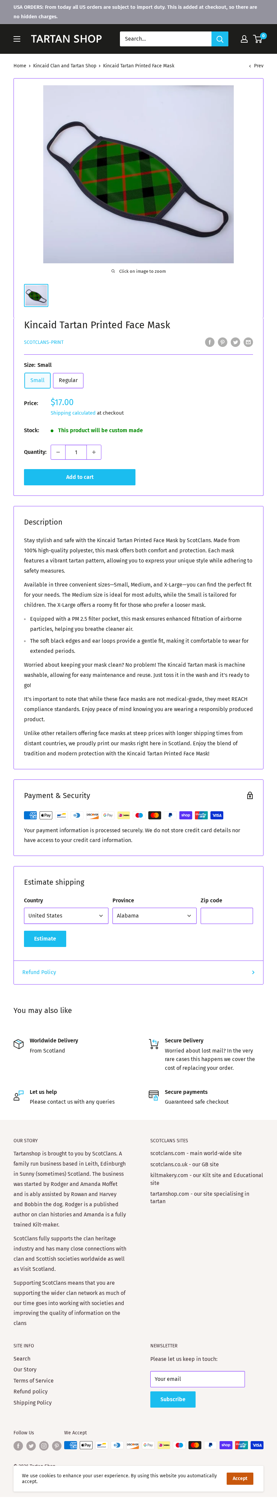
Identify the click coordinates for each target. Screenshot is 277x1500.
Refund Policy (39, 972)
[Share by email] (248, 342)
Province (123, 900)
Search (22, 1358)
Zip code (211, 900)
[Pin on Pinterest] (222, 342)
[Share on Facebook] (210, 342)
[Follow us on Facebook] (18, 1446)
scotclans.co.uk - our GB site (184, 1164)
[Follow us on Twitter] (31, 1446)
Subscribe (172, 1399)
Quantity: (35, 452)
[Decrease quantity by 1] (58, 452)
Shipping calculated (73, 413)
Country (33, 900)
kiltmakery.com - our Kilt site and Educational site (206, 1179)
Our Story (25, 1369)
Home (20, 66)
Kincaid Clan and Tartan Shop (64, 66)
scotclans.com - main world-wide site (196, 1153)
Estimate (45, 938)
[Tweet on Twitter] (235, 342)
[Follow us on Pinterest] (56, 1446)
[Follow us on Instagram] (44, 1446)
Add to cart (80, 477)
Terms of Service (34, 1380)
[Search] (219, 38)
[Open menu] (17, 39)
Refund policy (31, 1391)
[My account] (244, 39)
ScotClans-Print (44, 342)
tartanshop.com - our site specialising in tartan (199, 1198)
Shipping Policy (33, 1402)
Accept (240, 1478)
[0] (258, 39)
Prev (258, 66)
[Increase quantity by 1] (94, 452)
